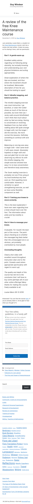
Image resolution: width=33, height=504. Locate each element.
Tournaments (16, 467)
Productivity (9, 460)
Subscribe (16, 356)
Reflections (8, 463)
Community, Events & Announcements (14, 400)
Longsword (8, 451)
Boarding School (16, 430)
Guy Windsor (16, 4)
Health (10, 446)
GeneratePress (26, 501)
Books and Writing (8, 397)
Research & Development (10, 408)
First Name (8, 342)
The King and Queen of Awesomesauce (17, 375)
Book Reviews (7, 433)
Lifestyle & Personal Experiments (12, 405)
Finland (23, 438)
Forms (26, 444)
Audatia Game (21, 428)
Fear (18, 438)
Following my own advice (13, 373)
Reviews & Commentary (10, 411)
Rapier (16, 460)
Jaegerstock (21, 446)
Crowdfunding (20, 436)
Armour (14, 428)
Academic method (7, 428)
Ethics (9, 438)
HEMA (15, 447)
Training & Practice (8, 413)
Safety (4, 467)
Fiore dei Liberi (10, 440)
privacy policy (8, 327)
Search (4, 384)
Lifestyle (24, 449)
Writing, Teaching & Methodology (13, 419)
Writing (18, 469)
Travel (23, 466)
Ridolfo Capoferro (22, 463)
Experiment (14, 438)
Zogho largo (25, 470)
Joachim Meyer (5, 449)
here (27, 298)
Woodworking (8, 469)
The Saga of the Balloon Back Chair (13, 484)
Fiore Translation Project (12, 444)
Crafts (4, 402)
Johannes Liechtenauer (14, 449)
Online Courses (25, 370)
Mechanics (17, 452)
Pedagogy (6, 457)
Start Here (5, 478)
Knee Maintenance (11, 45)
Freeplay (4, 446)
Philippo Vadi (23, 457)
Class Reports (9, 370)
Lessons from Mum (8, 481)
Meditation (24, 452)
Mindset (17, 370)
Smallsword (9, 467)
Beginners (6, 430)
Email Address (9, 348)
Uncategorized (7, 416)
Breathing (17, 433)
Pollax (3, 460)
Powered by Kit (16, 359)
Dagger (4, 438)
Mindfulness (6, 455)
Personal (14, 457)
